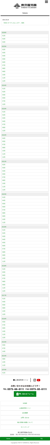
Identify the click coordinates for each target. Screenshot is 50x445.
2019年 (4, 227)
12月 (3, 81)
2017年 (4, 295)
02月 (3, 39)
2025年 (4, 46)
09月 (3, 71)
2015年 (4, 342)
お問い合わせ (25, 417)
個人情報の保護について (25, 422)
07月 (3, 65)
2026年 (4, 32)
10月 (3, 75)
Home (8, 438)
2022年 (4, 135)
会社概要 (25, 413)
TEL (41, 438)
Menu (46, 1)
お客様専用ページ (21, 380)
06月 (3, 62)
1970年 (4, 369)
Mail (25, 438)
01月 (3, 36)
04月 (3, 42)
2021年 (4, 161)
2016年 (4, 319)
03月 (3, 52)
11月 (3, 78)
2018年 (4, 266)
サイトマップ (25, 427)
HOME (25, 403)
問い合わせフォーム (26, 394)
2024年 (4, 85)
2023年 (4, 109)
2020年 (4, 194)
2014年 (4, 356)
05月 (3, 59)
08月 (3, 68)
